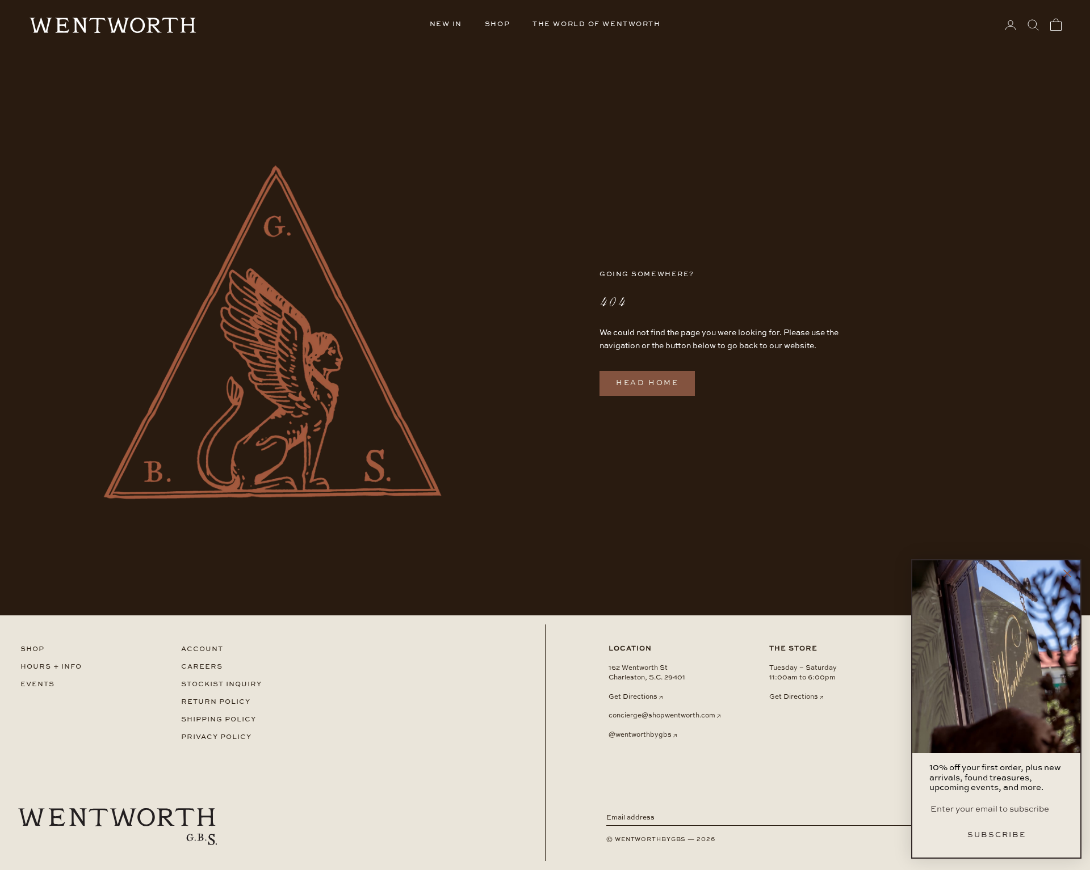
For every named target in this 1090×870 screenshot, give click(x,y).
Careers (202, 666)
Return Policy (215, 702)
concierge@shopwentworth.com (662, 715)
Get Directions (633, 697)
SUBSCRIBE (996, 835)
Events (37, 684)
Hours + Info (51, 666)
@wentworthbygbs (640, 735)
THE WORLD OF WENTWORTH (596, 24)
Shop (32, 649)
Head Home (647, 383)
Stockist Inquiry (221, 684)
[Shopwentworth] (117, 827)
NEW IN (446, 24)
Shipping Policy (218, 719)
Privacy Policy (216, 737)
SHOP (497, 24)
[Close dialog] (1067, 573)
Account (202, 649)
